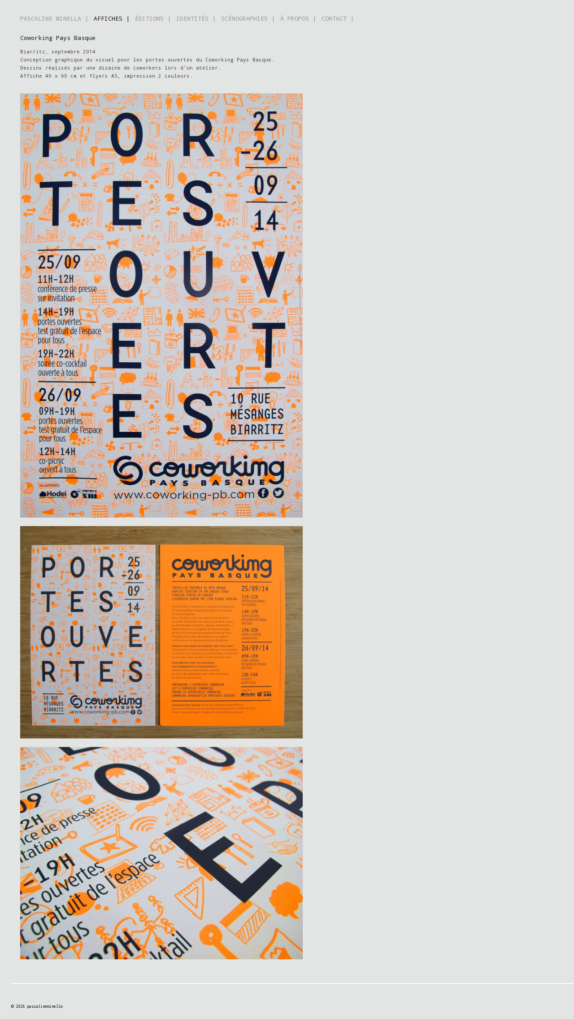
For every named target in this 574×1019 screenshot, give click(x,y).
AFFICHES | (112, 18)
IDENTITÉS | (196, 18)
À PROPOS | (298, 18)
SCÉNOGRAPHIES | (248, 18)
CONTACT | (338, 18)
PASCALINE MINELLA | (54, 18)
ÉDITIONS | (153, 18)
